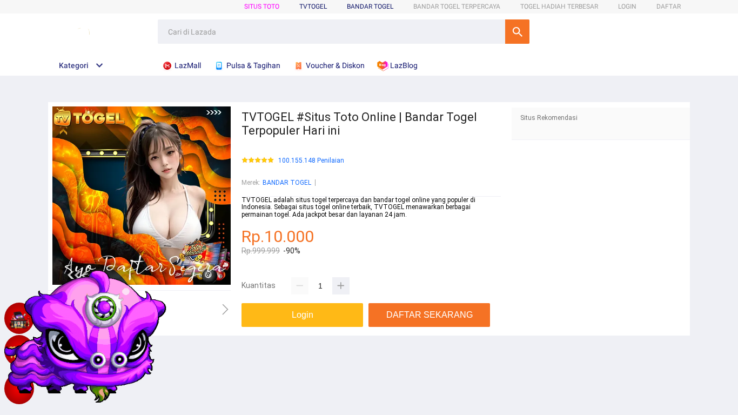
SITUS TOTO (261, 6)
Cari (517, 31)
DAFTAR (668, 6)
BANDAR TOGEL (370, 6)
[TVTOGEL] (19, 388)
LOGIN (627, 6)
